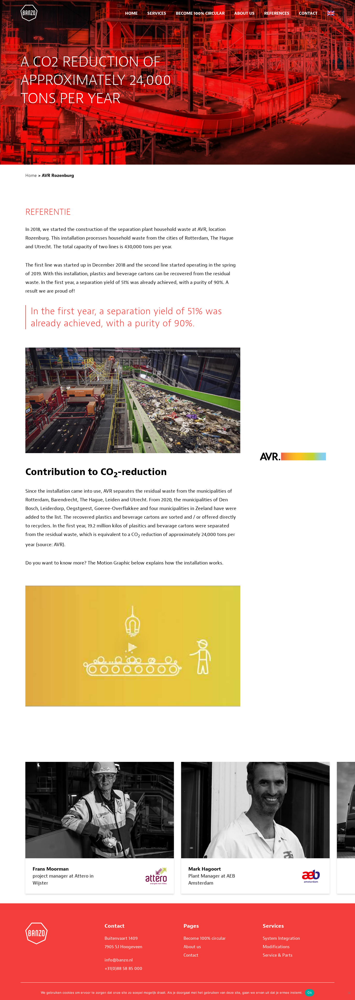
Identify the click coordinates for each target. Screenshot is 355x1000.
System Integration (281, 938)
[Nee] (349, 992)
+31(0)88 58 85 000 (123, 968)
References (276, 13)
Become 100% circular (200, 13)
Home (131, 13)
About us (244, 13)
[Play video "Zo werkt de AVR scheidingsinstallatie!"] (132, 646)
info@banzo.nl (119, 960)
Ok (309, 992)
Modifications (276, 947)
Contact (308, 13)
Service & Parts (277, 955)
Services (156, 13)
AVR (58, 545)
